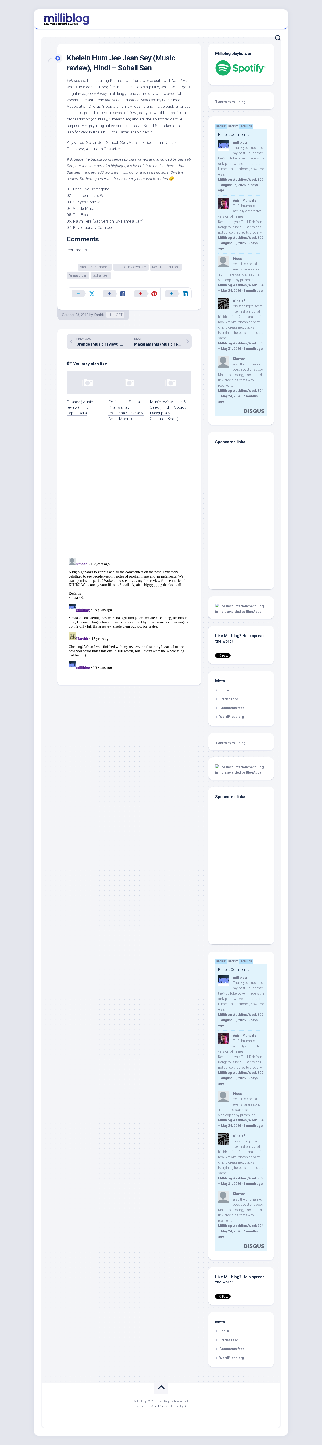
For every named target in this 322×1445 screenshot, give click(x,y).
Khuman (239, 359)
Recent (233, 126)
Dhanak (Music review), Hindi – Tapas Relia (80, 407)
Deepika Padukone (165, 267)
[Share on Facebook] (113, 294)
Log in (224, 690)
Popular (246, 126)
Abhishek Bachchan (95, 267)
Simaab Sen (78, 275)
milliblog (240, 142)
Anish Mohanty (244, 200)
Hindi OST (115, 315)
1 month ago (253, 290)
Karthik (99, 315)
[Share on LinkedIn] (175, 294)
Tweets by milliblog (230, 102)
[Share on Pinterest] (144, 294)
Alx (186, 1406)
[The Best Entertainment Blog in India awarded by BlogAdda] (241, 611)
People (221, 126)
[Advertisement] (244, 550)
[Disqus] (129, 492)
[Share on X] (82, 294)
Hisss (237, 259)
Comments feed (232, 708)
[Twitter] (276, 18)
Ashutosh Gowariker (131, 267)
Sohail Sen (101, 275)
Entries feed (228, 699)
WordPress (159, 1406)
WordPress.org (231, 717)
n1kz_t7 (239, 301)
